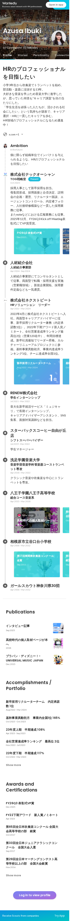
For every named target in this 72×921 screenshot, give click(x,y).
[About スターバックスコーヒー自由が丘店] (5, 433)
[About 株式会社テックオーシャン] (5, 174)
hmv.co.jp (27, 515)
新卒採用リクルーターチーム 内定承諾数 (36, 363)
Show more (13, 765)
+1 (14, 134)
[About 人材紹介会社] (5, 262)
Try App (59, 916)
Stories (23, 55)
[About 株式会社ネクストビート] (5, 300)
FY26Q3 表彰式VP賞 (29, 233)
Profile (7, 55)
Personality (41, 55)
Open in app (56, 4)
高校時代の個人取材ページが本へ (36, 522)
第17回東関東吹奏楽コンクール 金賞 (36, 558)
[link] (37, 241)
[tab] (7, 55)
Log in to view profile (34, 895)
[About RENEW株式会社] (5, 393)
